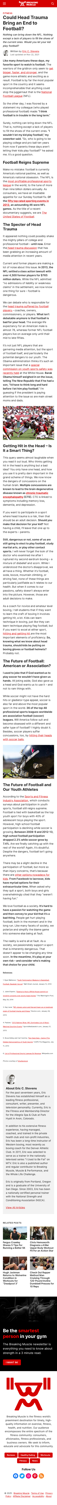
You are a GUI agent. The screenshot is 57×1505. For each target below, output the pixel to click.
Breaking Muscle (21, 1493)
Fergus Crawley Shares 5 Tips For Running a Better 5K (14, 1245)
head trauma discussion (22, 247)
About (49, 1496)
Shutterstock (23, 1061)
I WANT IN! (12, 1362)
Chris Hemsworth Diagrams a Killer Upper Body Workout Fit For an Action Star (41, 1246)
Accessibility (38, 1496)
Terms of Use (37, 1493)
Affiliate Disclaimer (22, 1496)
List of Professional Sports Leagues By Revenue (23, 1053)
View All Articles (15, 1207)
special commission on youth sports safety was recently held (27, 369)
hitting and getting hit (17, 633)
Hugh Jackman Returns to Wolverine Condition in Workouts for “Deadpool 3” (14, 1278)
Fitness (7, 13)
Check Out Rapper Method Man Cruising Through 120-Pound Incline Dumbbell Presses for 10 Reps (42, 1279)
